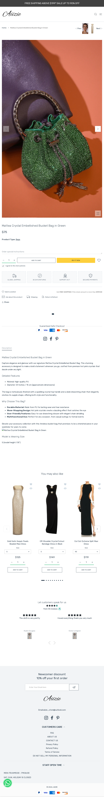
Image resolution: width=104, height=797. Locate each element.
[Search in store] (95, 14)
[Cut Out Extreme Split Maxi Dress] (86, 509)
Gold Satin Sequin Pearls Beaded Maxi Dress (17, 542)
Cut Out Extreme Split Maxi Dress (86, 542)
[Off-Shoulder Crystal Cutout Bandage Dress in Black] (52, 509)
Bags (18, 239)
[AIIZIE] (11, 14)
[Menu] (100, 14)
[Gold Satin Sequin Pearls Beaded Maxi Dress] (18, 509)
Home (4, 28)
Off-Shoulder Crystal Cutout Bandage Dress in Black (52, 542)
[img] (52, 605)
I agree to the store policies (15, 266)
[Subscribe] (74, 687)
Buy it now (76, 260)
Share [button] (6, 302)
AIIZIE (55, 787)
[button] (98, 129)
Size (17, 548)
